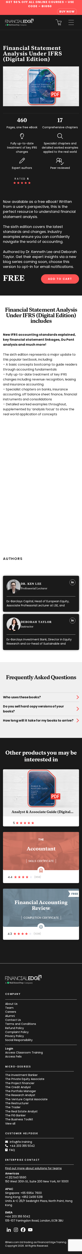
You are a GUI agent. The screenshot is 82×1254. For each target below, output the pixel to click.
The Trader (12, 1107)
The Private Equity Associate (24, 1079)
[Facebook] (23, 1230)
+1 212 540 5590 (15, 1177)
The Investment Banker (21, 1075)
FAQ (12, 1150)
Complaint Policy (17, 1032)
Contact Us (13, 1020)
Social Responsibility (19, 1040)
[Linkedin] (9, 1230)
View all (10, 1124)
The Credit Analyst (18, 1087)
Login (9, 1049)
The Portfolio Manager (20, 1091)
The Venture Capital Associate (26, 1099)
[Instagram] (16, 1230)
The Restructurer (17, 1103)
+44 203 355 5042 (22, 1146)
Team (9, 1008)
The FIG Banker (15, 1115)
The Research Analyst (20, 1095)
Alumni (10, 1016)
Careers (10, 1012)
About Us (11, 1004)
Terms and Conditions (20, 1024)
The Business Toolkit (19, 1119)
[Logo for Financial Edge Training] (19, 22)
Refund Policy (14, 1028)
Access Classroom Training (24, 1053)
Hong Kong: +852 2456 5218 (24, 1197)
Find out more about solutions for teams (33, 1168)
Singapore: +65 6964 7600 (23, 1193)
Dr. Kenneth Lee (39, 251)
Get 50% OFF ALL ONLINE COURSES (40, 4)
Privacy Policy (14, 1036)
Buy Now (67, 12)
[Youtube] (30, 1230)
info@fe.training (21, 1142)
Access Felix (13, 1056)
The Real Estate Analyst (21, 1111)
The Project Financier (19, 1083)
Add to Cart (60, 279)
